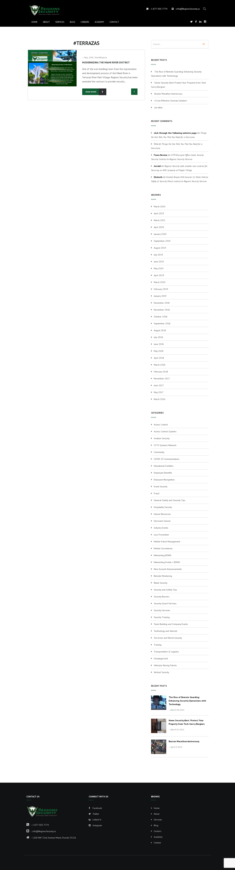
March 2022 (159, 220)
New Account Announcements (168, 569)
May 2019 (158, 268)
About (46, 21)
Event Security (160, 486)
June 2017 (159, 385)
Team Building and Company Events (171, 624)
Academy (99, 21)
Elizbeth (158, 177)
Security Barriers (161, 596)
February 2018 (161, 371)
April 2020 (159, 227)
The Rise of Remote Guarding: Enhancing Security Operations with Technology (187, 701)
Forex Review (160, 155)
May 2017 (158, 392)
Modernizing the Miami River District (106, 62)
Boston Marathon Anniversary (168, 93)
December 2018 (162, 302)
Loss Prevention (161, 534)
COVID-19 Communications (166, 459)
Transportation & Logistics (166, 651)
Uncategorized (161, 658)
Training (157, 644)
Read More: (91, 92)
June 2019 (159, 261)
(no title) (158, 107)
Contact (114, 21)
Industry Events (161, 527)
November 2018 (162, 309)
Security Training (162, 617)
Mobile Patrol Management (167, 541)
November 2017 (162, 378)
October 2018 (160, 316)
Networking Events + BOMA (167, 562)
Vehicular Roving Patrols (165, 665)
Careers (85, 21)
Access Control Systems (165, 431)
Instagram (97, 825)
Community (159, 452)
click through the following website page (175, 133)
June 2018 (159, 344)
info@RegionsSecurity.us (188, 8)
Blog (72, 21)
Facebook (97, 808)
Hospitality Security (163, 507)
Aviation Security (162, 438)
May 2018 (158, 351)
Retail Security (160, 582)
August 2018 (160, 330)
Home (34, 21)
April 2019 (159, 275)
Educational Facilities (163, 465)
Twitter (95, 813)
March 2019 (159, 282)
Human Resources (162, 514)
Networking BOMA (162, 555)
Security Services (162, 610)
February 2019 (161, 289)
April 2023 (159, 213)
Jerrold (157, 166)
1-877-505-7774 (159, 8)
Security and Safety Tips (165, 589)
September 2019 (162, 240)
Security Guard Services (165, 603)
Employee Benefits (163, 472)
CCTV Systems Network (165, 445)
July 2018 (158, 337)
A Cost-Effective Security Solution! (170, 100)
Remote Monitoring (163, 576)
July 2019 (158, 254)
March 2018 (159, 364)
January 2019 (160, 296)
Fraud (156, 493)
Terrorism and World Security (168, 637)
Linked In (96, 819)
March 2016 (159, 399)
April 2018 (159, 357)
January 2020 (160, 234)
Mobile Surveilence (163, 548)
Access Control (161, 424)
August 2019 (160, 247)
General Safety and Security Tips (169, 500)
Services (59, 21)
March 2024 (159, 206)
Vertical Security (161, 672)
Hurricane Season (162, 520)
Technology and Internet (165, 631)
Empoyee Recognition (164, 479)
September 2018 (162, 323)
